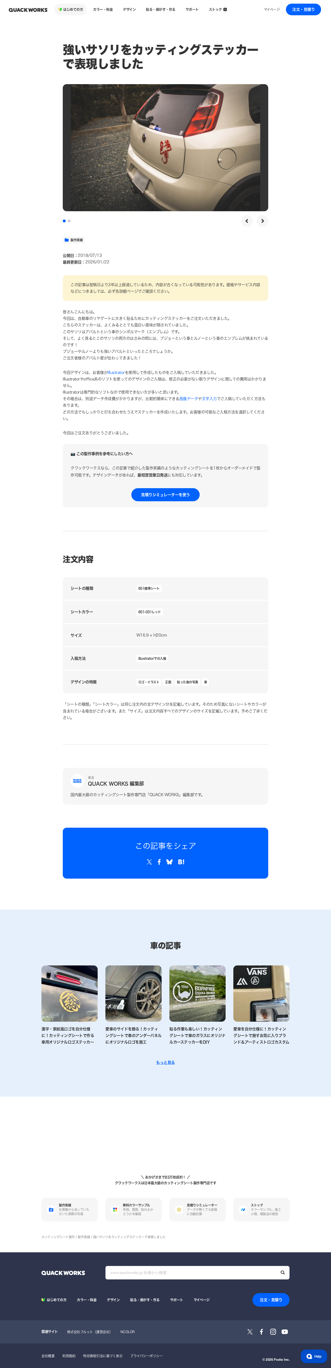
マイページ (272, 9)
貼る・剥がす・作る (160, 9)
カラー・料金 (103, 9)
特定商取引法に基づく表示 (102, 1356)
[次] (262, 221)
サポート (192, 9)
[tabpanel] (165, 147)
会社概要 (48, 1356)
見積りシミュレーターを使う (165, 494)
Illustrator (116, 372)
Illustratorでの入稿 (152, 658)
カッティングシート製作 (58, 1237)
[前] (247, 221)
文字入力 (209, 398)
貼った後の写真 (187, 682)
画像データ (188, 398)
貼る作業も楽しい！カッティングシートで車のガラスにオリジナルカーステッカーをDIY (197, 1035)
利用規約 (68, 1356)
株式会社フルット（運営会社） (90, 1332)
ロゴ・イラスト (148, 682)
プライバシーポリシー (146, 1356)
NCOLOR (127, 1332)
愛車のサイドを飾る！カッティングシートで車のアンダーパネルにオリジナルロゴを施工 (133, 1035)
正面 (168, 682)
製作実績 (77, 240)
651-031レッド (149, 612)
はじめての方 (73, 9)
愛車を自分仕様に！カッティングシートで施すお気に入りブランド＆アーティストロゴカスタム (261, 1035)
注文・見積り (303, 9)
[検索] (283, 1272)
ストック (215, 9)
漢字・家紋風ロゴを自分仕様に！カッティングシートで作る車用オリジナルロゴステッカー (67, 1035)
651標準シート (149, 588)
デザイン (129, 9)
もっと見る (165, 1062)
